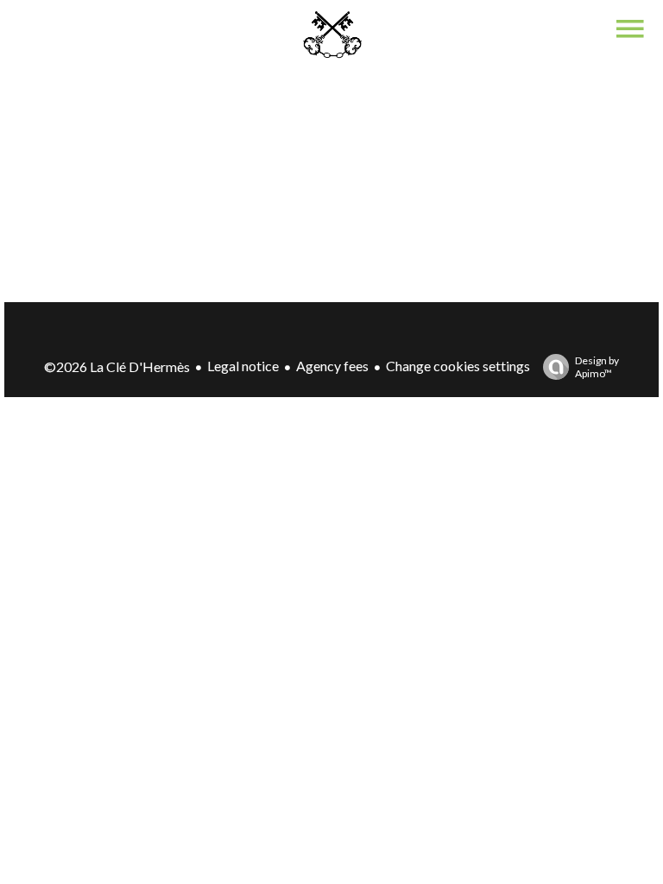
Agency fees (332, 365)
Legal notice (243, 365)
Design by (597, 367)
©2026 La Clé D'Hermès (117, 366)
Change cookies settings (458, 365)
